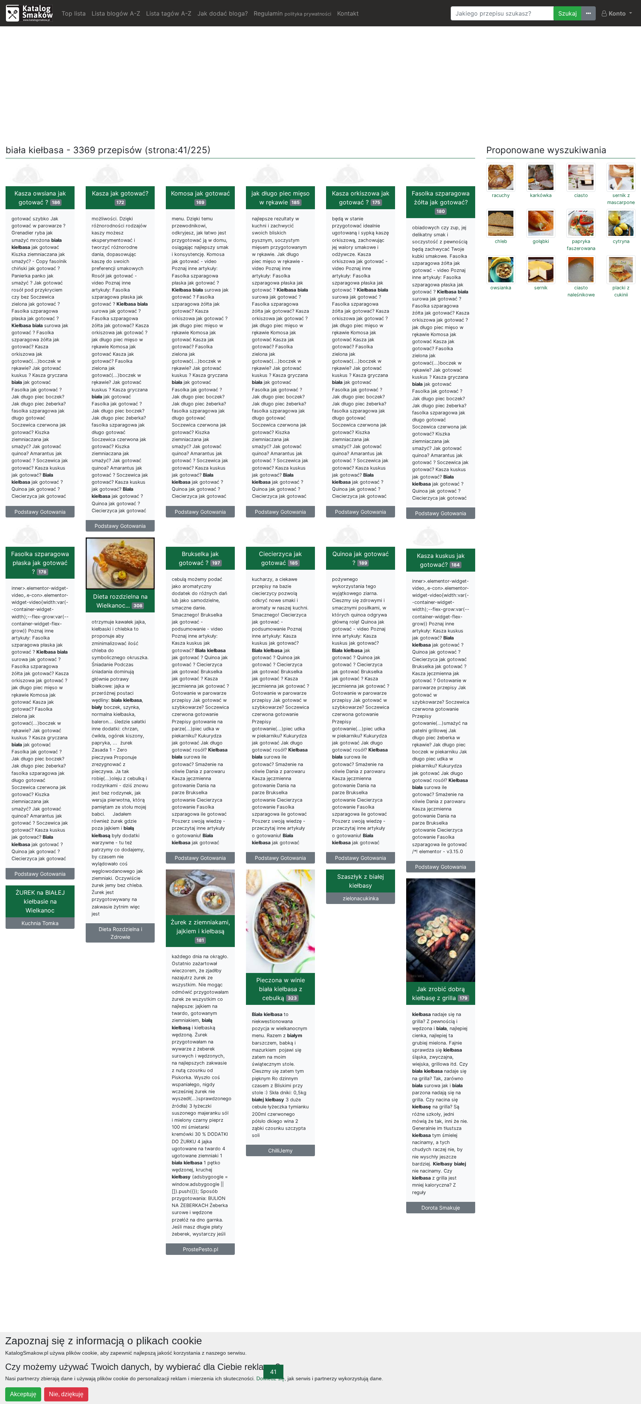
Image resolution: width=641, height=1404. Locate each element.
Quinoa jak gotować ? (360, 558)
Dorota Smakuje (440, 1207)
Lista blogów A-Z (116, 13)
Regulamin (292, 13)
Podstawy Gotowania (40, 512)
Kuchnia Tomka (40, 923)
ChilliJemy (280, 1150)
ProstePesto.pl (200, 1249)
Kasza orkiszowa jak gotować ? (360, 198)
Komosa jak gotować (200, 197)
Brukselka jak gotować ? (199, 558)
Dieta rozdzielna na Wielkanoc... (120, 601)
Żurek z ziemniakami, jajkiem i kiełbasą (200, 930)
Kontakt (348, 13)
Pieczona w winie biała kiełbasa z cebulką (280, 989)
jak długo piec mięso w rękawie (281, 198)
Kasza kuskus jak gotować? (441, 560)
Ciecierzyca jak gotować (280, 558)
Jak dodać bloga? (222, 13)
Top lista (74, 13)
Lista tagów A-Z (168, 13)
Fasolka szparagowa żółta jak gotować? (441, 202)
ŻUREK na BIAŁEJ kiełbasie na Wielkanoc (40, 901)
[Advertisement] (320, 84)
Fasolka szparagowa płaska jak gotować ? (40, 562)
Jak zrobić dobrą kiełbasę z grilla (439, 993)
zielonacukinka (361, 898)
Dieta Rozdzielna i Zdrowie (120, 933)
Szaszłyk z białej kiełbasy (360, 881)
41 (273, 1371)
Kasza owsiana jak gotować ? (40, 198)
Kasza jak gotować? (120, 197)
